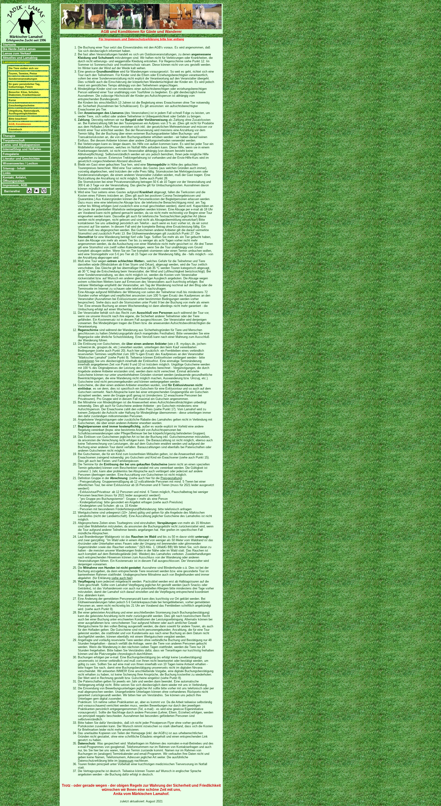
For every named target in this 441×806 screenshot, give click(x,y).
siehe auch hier (121, 578)
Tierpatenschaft (13, 140)
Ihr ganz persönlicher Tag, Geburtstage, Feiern (24, 85)
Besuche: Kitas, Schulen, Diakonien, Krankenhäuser (25, 93)
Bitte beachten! (18, 118)
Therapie (9, 136)
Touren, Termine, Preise (23, 73)
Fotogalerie (11, 154)
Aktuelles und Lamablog (20, 57)
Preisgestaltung (171, 478)
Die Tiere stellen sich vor (23, 68)
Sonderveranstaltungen (23, 78)
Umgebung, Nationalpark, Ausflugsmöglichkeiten (24, 112)
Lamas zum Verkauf (17, 53)
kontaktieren (86, 361)
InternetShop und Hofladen (21, 149)
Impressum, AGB (14, 185)
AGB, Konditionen (20, 124)
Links (6, 173)
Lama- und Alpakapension (21, 145)
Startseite (9, 44)
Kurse (12, 100)
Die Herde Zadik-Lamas (19, 49)
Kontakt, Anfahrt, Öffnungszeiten (14, 179)
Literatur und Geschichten (21, 158)
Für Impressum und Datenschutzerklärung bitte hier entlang (141, 39)
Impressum (126, 760)
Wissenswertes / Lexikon (20, 163)
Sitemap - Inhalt (14, 168)
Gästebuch (15, 129)
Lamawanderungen (16, 62)
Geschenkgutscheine (21, 105)
